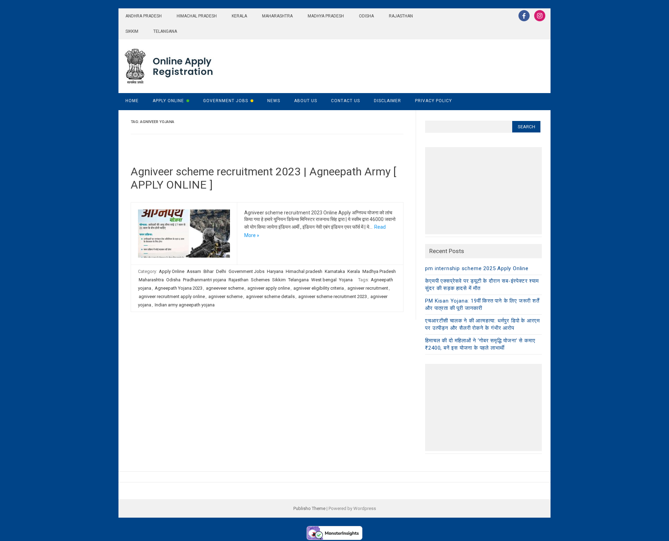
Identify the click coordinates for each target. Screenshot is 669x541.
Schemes (260, 279)
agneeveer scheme (225, 288)
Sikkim (131, 31)
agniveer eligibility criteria (318, 288)
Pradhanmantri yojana (204, 279)
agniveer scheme (225, 296)
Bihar (208, 271)
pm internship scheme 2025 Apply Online (476, 268)
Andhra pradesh (143, 16)
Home (132, 100)
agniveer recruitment (367, 288)
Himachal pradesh (197, 16)
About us (305, 100)
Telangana (165, 31)
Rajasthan (401, 16)
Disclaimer (387, 100)
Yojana (346, 279)
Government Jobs (225, 100)
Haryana (275, 271)
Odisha (366, 16)
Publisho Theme (309, 508)
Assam (194, 271)
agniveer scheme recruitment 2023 (332, 296)
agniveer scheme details (270, 296)
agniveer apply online (268, 288)
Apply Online (168, 100)
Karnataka (335, 271)
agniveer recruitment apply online (172, 296)
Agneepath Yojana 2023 (178, 288)
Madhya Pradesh (326, 16)
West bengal (324, 279)
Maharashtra (277, 16)
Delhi (221, 271)
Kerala (239, 16)
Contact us (345, 100)
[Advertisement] (483, 190)
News (273, 100)
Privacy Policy (433, 100)
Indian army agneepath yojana (185, 304)
